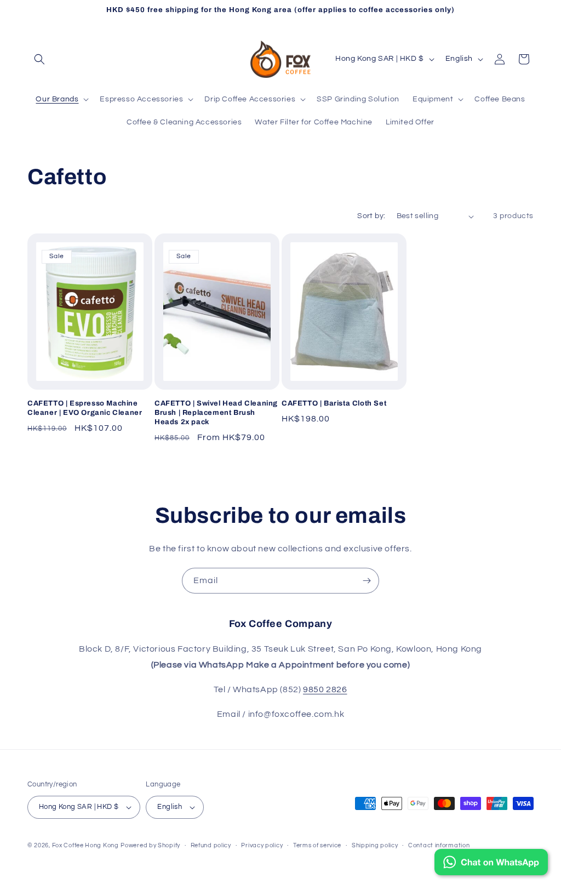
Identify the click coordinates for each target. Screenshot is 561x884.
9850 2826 (325, 689)
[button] (39, 59)
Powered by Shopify (150, 845)
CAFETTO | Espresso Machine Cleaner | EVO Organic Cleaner (84, 408)
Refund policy (211, 845)
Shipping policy (375, 845)
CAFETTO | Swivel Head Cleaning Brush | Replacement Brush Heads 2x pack (216, 413)
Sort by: (371, 216)
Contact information (439, 845)
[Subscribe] (366, 581)
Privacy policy (262, 845)
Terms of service (317, 845)
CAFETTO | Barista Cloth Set (334, 403)
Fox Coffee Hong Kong (85, 845)
